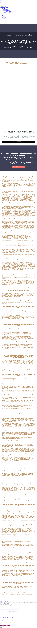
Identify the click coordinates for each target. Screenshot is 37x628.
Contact (3, 18)
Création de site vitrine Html (8, 11)
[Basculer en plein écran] (1, 626)
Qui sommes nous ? (5, 9)
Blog (4, 617)
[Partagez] (2, 626)
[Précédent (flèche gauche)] (0, 627)
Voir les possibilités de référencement (18, 166)
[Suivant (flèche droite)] (1, 627)
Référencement (4, 15)
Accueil (3, 8)
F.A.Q (3, 16)
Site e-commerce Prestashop (9, 13)
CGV (7, 617)
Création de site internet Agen (8, 609)
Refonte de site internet (6, 14)
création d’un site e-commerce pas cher (24, 207)
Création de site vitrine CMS (8, 12)
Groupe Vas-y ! (14, 617)
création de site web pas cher (9, 378)
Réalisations (4, 17)
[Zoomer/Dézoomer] (0, 626)
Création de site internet (6, 10)
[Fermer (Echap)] (3, 626)
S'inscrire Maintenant (13, 611)
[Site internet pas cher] (4, 0)
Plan (6, 617)
